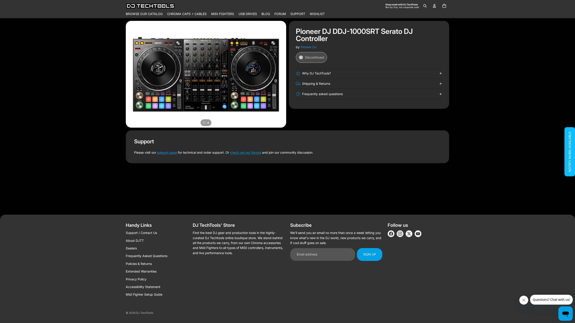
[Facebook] (391, 233)
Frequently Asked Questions (146, 256)
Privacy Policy (136, 279)
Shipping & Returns (316, 83)
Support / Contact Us (141, 233)
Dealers (131, 248)
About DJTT (135, 240)
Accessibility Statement (143, 287)
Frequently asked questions (322, 94)
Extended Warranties (141, 271)
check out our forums (245, 152)
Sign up (369, 254)
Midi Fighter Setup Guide (144, 294)
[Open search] (425, 6)
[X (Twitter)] (409, 233)
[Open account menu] (434, 6)
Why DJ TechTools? (316, 73)
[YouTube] (418, 233)
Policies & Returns (139, 264)
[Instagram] (400, 233)
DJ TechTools (144, 312)
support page (167, 152)
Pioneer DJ (308, 47)
